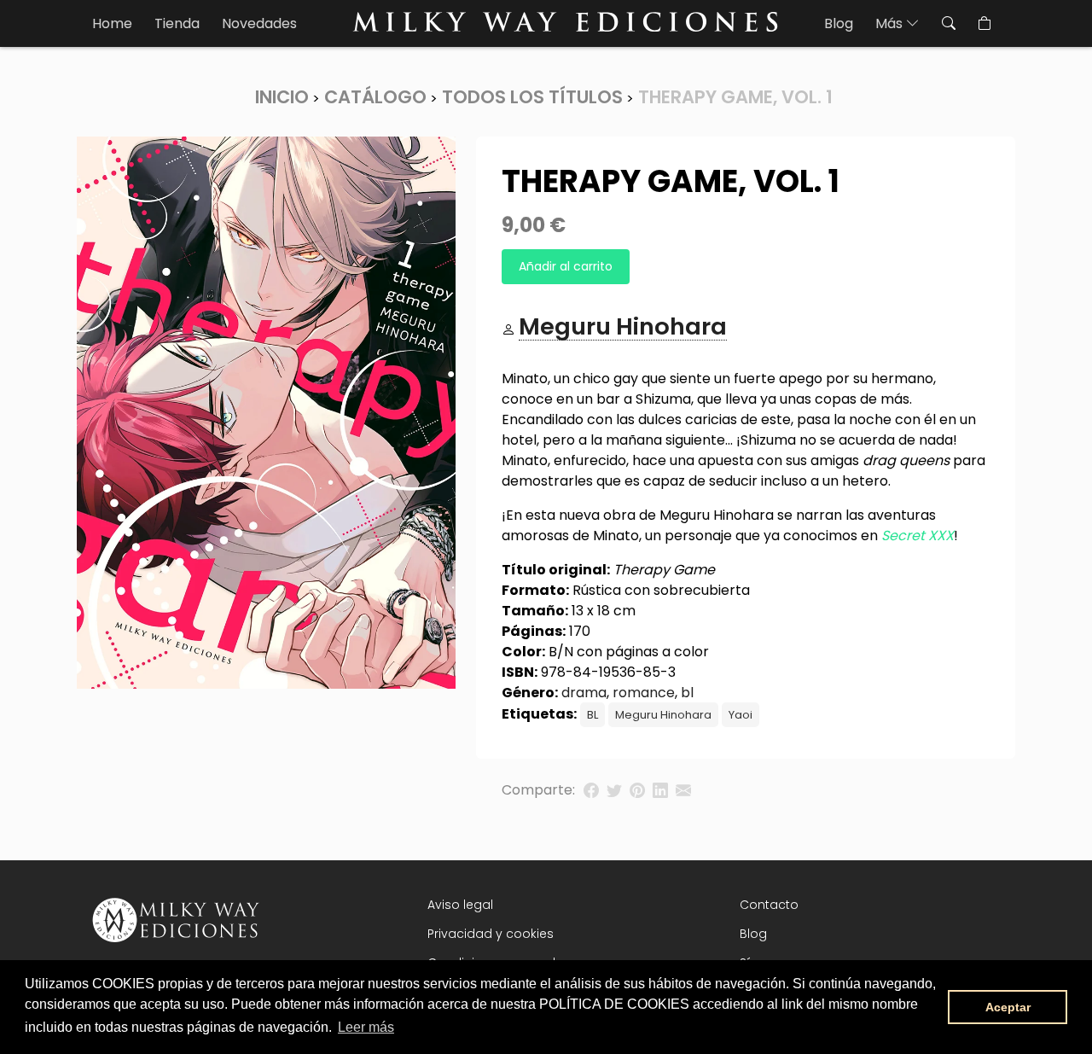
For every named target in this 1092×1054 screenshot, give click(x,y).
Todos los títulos (532, 96)
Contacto (769, 904)
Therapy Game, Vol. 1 (735, 96)
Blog (838, 23)
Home (112, 23)
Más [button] (890, 23)
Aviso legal (460, 904)
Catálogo (375, 96)
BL (592, 715)
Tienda (177, 23)
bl (687, 692)
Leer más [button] (366, 1027)
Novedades (259, 23)
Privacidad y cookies (490, 933)
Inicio (282, 96)
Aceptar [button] (1008, 1007)
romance (644, 692)
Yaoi (740, 715)
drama (584, 692)
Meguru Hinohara (663, 715)
